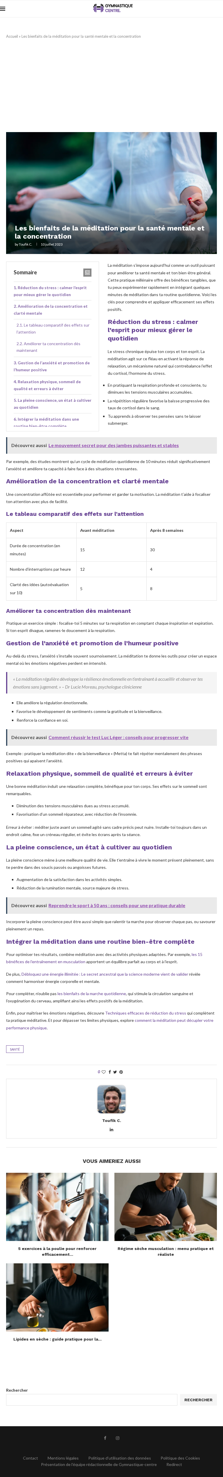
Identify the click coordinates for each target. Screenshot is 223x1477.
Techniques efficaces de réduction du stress (145, 1013)
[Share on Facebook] (110, 1071)
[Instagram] (117, 1438)
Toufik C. (25, 244)
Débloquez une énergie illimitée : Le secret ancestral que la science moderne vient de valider (104, 974)
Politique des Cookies (180, 1458)
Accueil (12, 36)
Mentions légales (63, 1458)
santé (15, 1049)
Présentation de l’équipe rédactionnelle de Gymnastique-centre (99, 1464)
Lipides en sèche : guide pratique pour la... (57, 1339)
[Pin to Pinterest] (121, 1071)
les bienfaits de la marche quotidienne (91, 993)
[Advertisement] (111, 85)
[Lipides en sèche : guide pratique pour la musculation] (57, 1297)
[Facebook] (105, 1438)
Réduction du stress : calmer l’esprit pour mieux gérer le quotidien (50, 291)
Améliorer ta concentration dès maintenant (48, 347)
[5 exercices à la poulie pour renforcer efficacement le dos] (57, 1207)
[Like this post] (104, 1071)
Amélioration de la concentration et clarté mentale (51, 310)
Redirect (174, 1464)
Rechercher (17, 1390)
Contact (30, 1458)
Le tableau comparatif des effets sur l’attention (53, 328)
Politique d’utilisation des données (119, 1458)
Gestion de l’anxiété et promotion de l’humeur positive (52, 366)
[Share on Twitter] (115, 1071)
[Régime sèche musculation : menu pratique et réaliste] (165, 1207)
